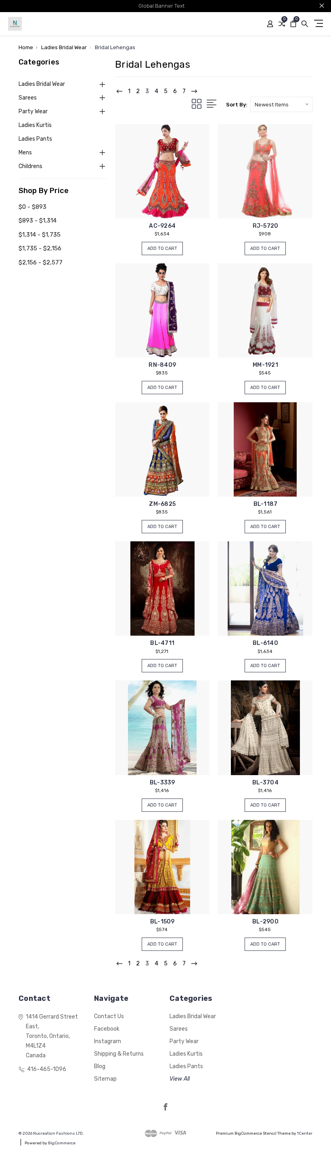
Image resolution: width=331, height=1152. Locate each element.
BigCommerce (61, 1143)
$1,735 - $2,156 (40, 248)
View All (180, 1078)
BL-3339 (162, 782)
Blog (99, 1066)
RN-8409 (162, 365)
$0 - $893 (32, 206)
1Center (304, 1133)
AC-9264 (162, 225)
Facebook (106, 1028)
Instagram (107, 1041)
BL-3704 (265, 782)
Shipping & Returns (119, 1053)
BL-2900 (265, 921)
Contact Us (109, 1016)
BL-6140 (265, 643)
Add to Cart (162, 248)
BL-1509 (162, 921)
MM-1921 (265, 365)
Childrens (30, 166)
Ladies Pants (35, 138)
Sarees (28, 97)
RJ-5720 (266, 225)
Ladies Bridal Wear (42, 84)
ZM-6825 (162, 504)
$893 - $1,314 (38, 220)
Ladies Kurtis (35, 125)
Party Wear (33, 111)
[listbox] (281, 104)
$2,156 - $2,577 (41, 262)
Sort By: (236, 105)
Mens (25, 152)
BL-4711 (162, 643)
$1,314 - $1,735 (40, 234)
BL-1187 (265, 504)
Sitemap (105, 1078)
